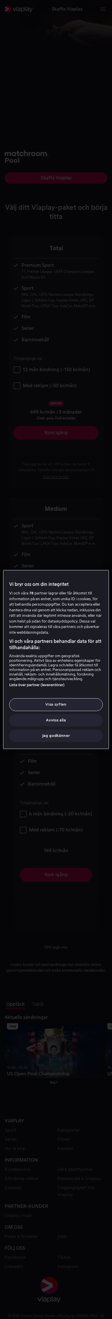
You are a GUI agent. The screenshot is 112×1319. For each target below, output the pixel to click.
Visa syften (55, 704)
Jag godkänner (56, 735)
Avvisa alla (56, 720)
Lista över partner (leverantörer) (37, 685)
